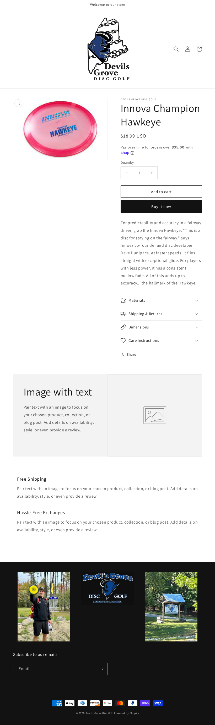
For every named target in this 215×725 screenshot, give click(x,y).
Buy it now (161, 206)
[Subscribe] (101, 669)
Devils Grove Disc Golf (100, 713)
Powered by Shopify (126, 713)
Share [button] (131, 354)
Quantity (127, 162)
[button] (16, 49)
